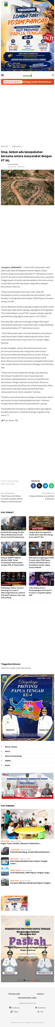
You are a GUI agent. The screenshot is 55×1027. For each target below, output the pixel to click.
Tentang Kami (14, 994)
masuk (12, 668)
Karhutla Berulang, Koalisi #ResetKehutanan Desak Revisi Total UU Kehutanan (12, 534)
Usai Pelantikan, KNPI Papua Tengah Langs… (30, 872)
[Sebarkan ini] (33, 485)
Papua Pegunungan (13, 756)
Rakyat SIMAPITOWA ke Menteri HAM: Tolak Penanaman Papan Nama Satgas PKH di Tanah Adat (13, 561)
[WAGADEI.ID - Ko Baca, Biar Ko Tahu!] (27, 75)
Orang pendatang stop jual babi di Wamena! (41, 496)
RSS (41, 1012)
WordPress (42, 1008)
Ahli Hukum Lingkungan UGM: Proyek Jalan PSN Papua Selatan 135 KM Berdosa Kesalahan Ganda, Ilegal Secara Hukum (41, 563)
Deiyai (7, 765)
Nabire (8, 761)
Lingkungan (15, 850)
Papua (7, 751)
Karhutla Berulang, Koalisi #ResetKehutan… (30, 852)
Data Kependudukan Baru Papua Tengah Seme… (28, 862)
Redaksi (40, 994)
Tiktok (15, 1012)
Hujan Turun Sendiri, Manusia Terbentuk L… (21, 843)
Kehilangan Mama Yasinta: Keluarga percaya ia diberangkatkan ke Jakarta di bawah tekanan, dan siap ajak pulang (13, 593)
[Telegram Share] (45, 485)
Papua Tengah (11, 747)
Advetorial (5, 841)
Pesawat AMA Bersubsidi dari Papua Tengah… (31, 883)
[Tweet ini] (39, 485)
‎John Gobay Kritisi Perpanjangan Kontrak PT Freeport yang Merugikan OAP (40, 591)
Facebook (15, 1008)
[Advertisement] (27, 114)
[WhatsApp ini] (51, 485)
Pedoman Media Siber (27, 998)
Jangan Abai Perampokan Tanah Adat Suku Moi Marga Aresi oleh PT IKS (41, 534)
